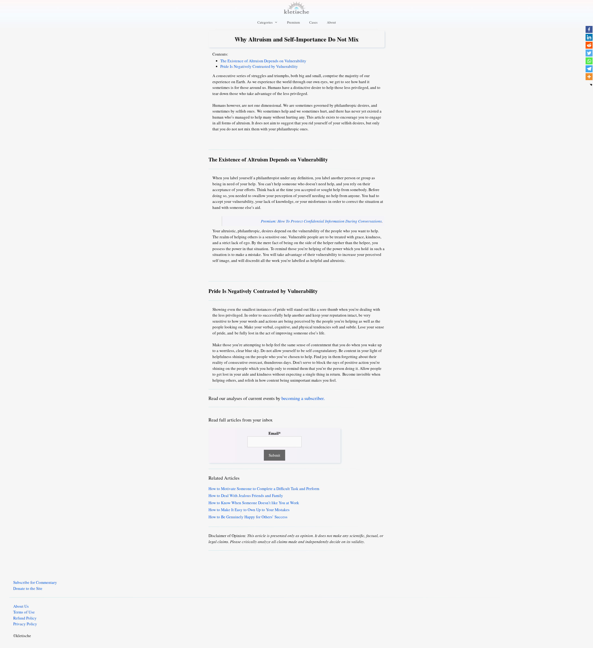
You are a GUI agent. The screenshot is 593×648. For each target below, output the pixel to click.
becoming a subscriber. (303, 398)
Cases (313, 22)
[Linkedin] (589, 37)
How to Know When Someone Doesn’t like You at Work (253, 502)
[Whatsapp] (589, 60)
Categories (265, 22)
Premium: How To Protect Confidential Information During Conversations (321, 221)
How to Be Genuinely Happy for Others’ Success (247, 516)
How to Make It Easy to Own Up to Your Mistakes (249, 509)
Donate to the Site (27, 588)
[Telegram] (589, 68)
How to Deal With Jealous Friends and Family (245, 495)
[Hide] (591, 85)
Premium (293, 22)
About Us (21, 606)
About (331, 22)
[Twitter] (589, 53)
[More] (589, 76)
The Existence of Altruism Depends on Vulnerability (263, 60)
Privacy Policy (25, 623)
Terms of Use (24, 612)
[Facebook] (589, 29)
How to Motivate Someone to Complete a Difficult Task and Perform (263, 488)
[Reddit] (589, 45)
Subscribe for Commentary (35, 582)
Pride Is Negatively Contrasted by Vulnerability (259, 66)
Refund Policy (25, 618)
